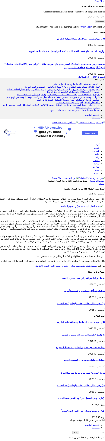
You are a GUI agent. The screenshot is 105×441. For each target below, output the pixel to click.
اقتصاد (97, 147)
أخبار (97, 144)
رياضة (97, 157)
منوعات (96, 173)
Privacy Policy (86, 27)
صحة (97, 170)
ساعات (96, 160)
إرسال (75, 433)
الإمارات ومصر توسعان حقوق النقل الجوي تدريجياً (83, 410)
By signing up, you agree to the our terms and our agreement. (69, 27)
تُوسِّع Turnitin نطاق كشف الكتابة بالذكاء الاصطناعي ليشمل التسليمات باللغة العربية (67, 51)
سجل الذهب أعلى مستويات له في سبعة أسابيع (84, 290)
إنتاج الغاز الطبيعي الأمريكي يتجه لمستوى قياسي (78, 102)
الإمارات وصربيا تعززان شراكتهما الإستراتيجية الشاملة (81, 398)
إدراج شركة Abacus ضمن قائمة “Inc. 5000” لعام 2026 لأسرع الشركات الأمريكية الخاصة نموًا (58, 94)
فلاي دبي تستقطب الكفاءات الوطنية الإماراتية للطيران (81, 38)
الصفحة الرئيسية (92, 115)
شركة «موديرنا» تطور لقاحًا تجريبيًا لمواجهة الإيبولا (83, 372)
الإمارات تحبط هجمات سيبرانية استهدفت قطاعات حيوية (74, 110)
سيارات (96, 166)
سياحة (97, 163)
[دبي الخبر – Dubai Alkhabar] (78, 122)
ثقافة (97, 154)
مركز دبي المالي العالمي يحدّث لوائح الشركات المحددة (81, 303)
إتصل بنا (96, 117)
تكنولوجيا (96, 151)
